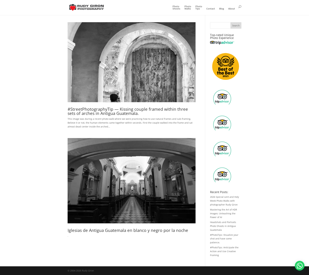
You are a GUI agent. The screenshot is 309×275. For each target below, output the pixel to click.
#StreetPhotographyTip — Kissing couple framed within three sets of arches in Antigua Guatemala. (128, 111)
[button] (299, 265)
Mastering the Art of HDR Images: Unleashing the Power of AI (223, 213)
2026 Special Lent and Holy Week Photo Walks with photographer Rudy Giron (224, 200)
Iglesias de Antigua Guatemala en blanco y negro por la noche (128, 230)
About (231, 9)
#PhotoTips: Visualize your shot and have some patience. (224, 238)
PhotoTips (198, 7)
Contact (210, 9)
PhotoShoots (176, 7)
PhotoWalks (187, 7)
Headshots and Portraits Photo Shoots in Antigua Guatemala (223, 226)
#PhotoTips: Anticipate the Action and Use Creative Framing (224, 251)
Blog (221, 9)
